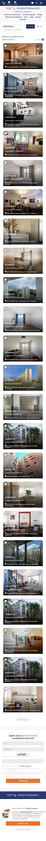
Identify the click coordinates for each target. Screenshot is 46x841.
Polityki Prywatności (25, 766)
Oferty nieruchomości (12, 14)
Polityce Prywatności (26, 811)
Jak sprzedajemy (29, 14)
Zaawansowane (23, 829)
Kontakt (23, 19)
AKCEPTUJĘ (23, 823)
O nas (26, 17)
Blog (31, 17)
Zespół (38, 17)
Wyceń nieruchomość (13, 17)
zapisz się (23, 781)
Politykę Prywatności (32, 808)
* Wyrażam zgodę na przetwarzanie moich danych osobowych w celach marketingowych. (22, 769)
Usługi (39, 14)
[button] (13, 26)
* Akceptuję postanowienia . (18, 766)
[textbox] (14, 30)
